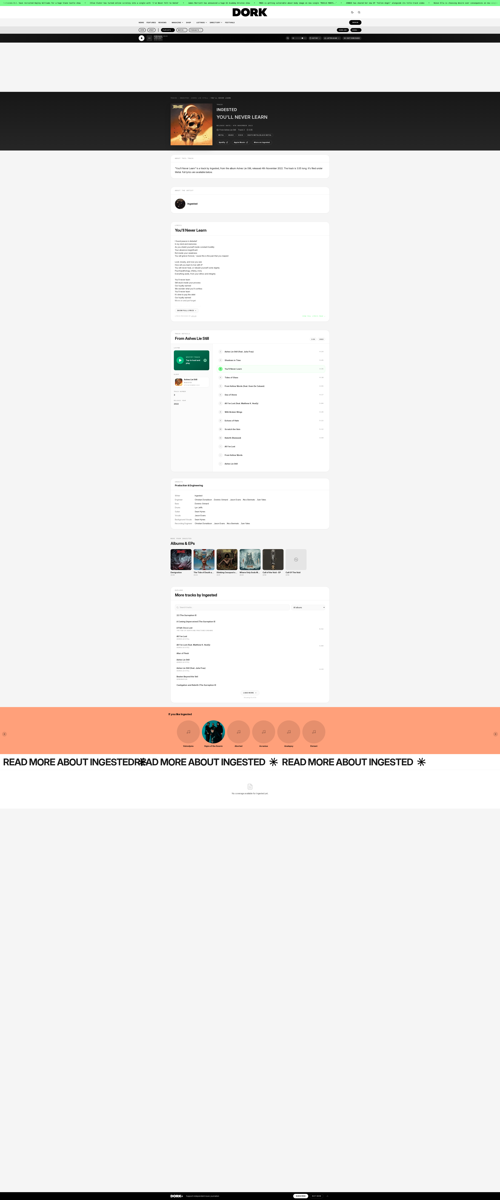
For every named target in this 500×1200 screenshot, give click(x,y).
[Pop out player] (288, 38)
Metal (221, 135)
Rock (240, 135)
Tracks (174, 98)
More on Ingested (262, 142)
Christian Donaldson (203, 500)
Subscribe (301, 1196)
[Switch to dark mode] (352, 12)
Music (231, 135)
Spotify (222, 142)
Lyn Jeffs (198, 507)
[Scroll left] (4, 734)
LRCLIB (193, 316)
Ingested (184, 98)
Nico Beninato (249, 500)
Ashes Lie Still (199, 98)
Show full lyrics (185, 310)
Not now (316, 1196)
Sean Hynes (200, 511)
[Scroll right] (495, 734)
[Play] (141, 38)
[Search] (359, 12)
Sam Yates (261, 500)
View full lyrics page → (313, 316)
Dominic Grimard (221, 500)
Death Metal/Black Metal (259, 135)
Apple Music (239, 142)
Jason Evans (235, 500)
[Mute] (293, 38)
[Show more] (327, 1196)
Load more (248, 693)
